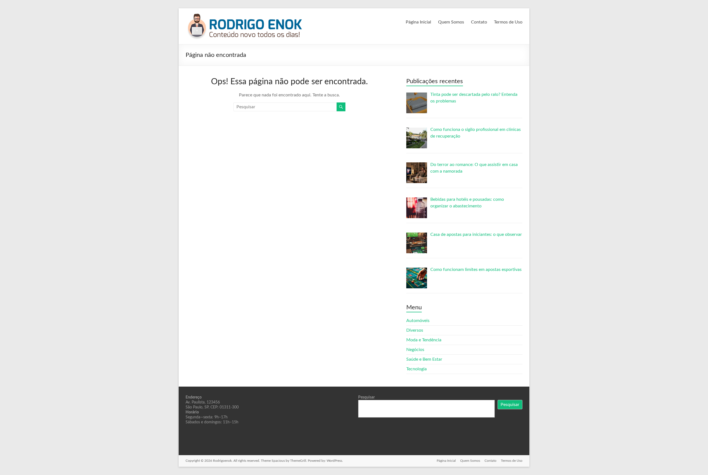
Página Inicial (418, 22)
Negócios (415, 349)
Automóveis (418, 320)
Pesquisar (366, 397)
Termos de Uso (508, 22)
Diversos (414, 330)
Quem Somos (451, 22)
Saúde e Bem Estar (424, 359)
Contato (479, 22)
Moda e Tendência (423, 340)
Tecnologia (416, 369)
